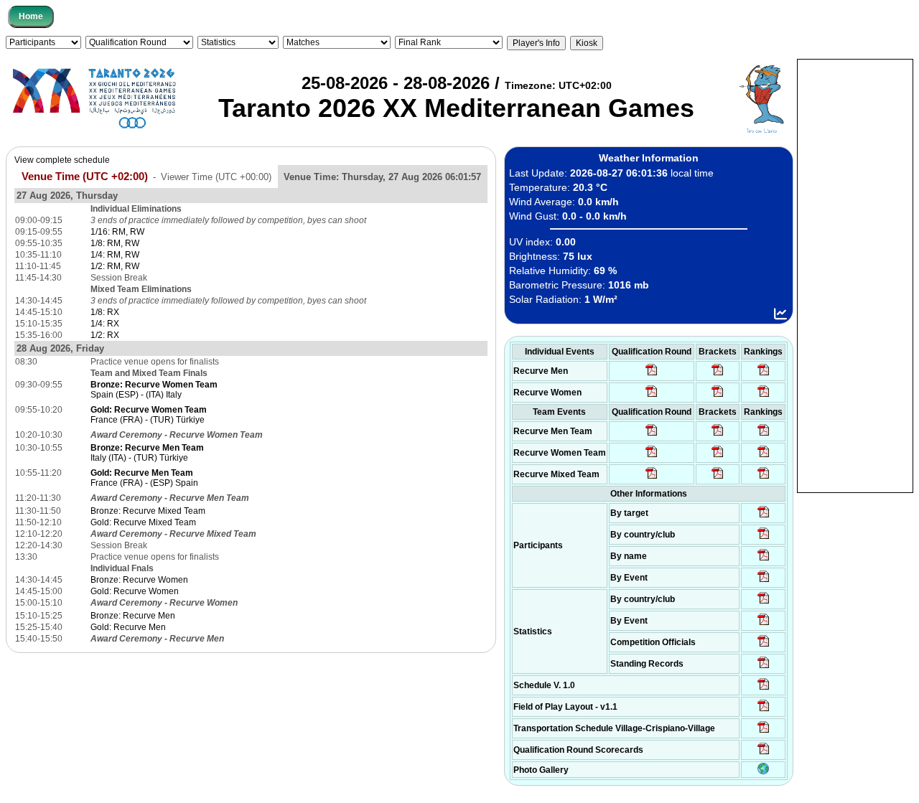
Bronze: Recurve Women (139, 580)
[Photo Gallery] (763, 771)
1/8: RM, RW (114, 243)
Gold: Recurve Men (128, 627)
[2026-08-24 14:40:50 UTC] (763, 538)
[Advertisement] (855, 275)
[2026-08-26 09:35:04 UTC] (651, 435)
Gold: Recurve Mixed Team (143, 522)
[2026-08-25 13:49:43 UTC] (763, 646)
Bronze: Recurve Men (132, 616)
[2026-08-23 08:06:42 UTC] (763, 689)
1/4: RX (104, 324)
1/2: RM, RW (114, 266)
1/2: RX (104, 335)
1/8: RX (104, 312)
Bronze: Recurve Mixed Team (147, 511)
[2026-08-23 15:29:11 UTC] (763, 667)
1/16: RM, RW (117, 232)
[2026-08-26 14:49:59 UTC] (717, 456)
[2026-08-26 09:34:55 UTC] (651, 375)
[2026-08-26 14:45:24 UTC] (717, 435)
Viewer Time (216, 177)
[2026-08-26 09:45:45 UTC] (763, 753)
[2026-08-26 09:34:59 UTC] (651, 396)
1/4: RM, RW (114, 255)
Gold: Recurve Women (134, 591)
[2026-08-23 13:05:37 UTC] (763, 517)
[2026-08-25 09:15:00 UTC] (763, 710)
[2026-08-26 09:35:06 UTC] (651, 478)
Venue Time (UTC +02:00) (85, 176)
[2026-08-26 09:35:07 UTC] (651, 456)
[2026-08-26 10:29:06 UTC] (717, 375)
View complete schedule (62, 160)
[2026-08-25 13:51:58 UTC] (763, 732)
